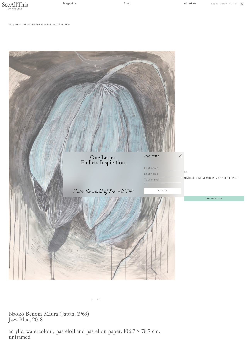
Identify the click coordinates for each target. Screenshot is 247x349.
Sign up (162, 191)
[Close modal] (180, 155)
